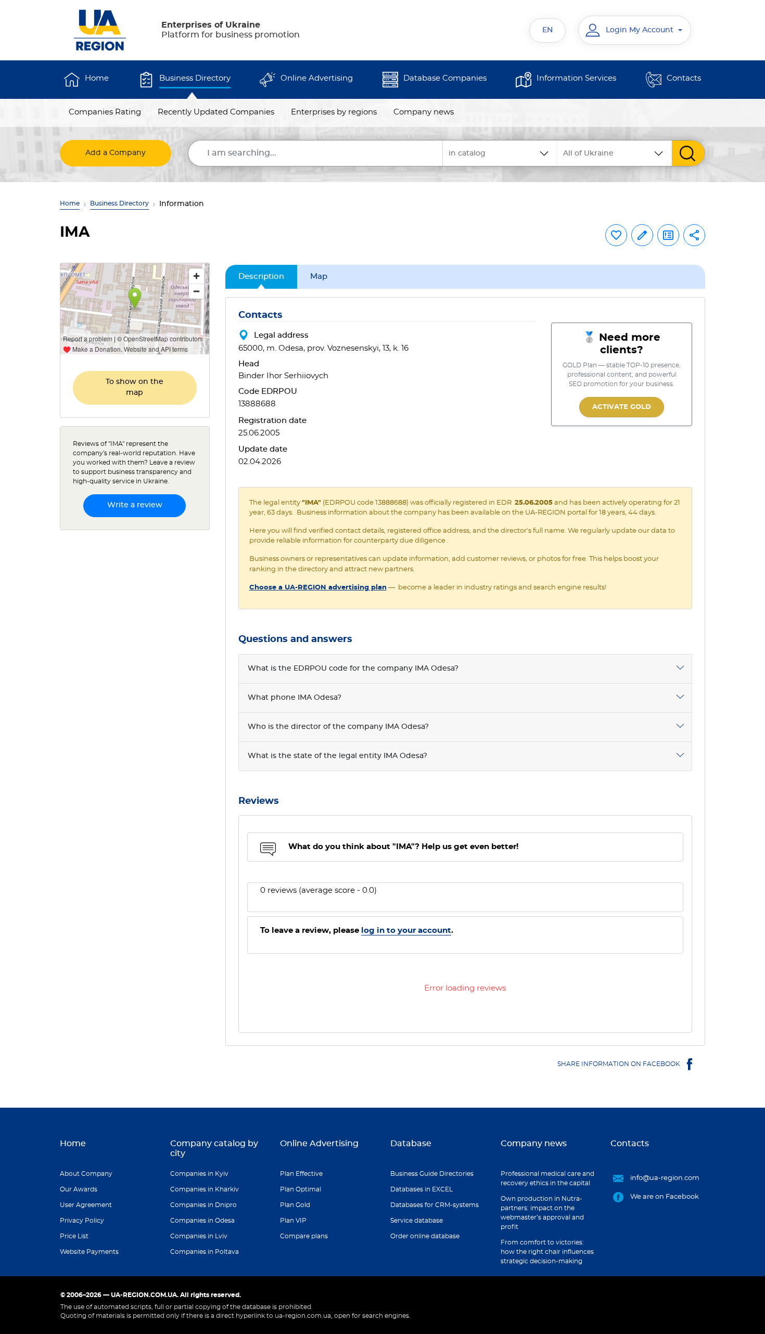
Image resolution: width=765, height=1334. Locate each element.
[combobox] (614, 153)
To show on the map (134, 387)
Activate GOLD (621, 407)
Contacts (684, 78)
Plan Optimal (300, 1189)
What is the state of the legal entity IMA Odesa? (337, 756)
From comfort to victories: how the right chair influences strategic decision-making (547, 1251)
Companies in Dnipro (203, 1205)
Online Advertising (316, 78)
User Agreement (86, 1205)
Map (318, 276)
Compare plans (304, 1236)
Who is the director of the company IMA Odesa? (338, 726)
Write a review (134, 505)
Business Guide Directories (432, 1174)
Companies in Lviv (198, 1236)
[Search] (688, 153)
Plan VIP (293, 1220)
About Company (86, 1174)
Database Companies (445, 78)
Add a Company (115, 153)
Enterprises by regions (334, 112)
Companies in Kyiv (199, 1174)
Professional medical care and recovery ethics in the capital (547, 1178)
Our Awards (78, 1189)
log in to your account (406, 930)
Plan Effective (301, 1174)
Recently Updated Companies (216, 112)
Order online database (425, 1236)
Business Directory (195, 78)
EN (547, 30)
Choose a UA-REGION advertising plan (318, 587)
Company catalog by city (214, 1148)
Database (410, 1143)
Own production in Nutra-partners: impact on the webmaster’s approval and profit (542, 1213)
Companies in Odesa (202, 1220)
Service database (416, 1220)
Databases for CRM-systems (434, 1205)
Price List (74, 1236)
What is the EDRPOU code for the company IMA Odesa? (353, 668)
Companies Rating (105, 112)
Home (97, 78)
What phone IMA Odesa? (294, 697)
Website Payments (89, 1252)
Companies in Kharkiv (204, 1189)
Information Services (576, 78)
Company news (423, 112)
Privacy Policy (82, 1220)
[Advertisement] (135, 694)
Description (261, 276)
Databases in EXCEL (421, 1189)
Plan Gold (295, 1205)
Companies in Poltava (204, 1252)
